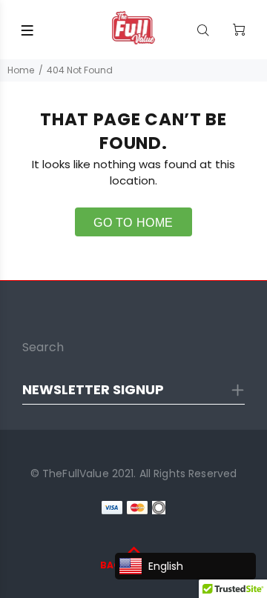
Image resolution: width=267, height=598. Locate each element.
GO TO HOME (133, 222)
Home (20, 70)
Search (43, 347)
